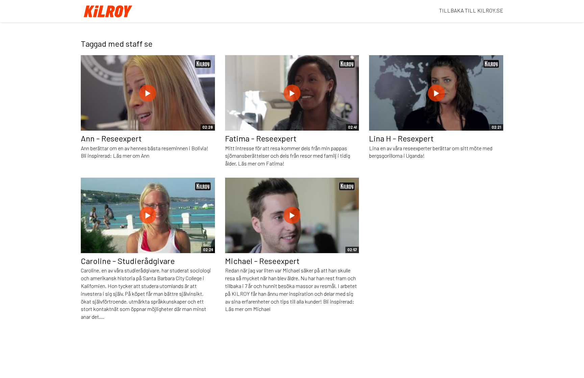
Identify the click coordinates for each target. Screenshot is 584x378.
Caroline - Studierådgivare (128, 261)
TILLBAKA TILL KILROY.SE (471, 10)
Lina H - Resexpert (401, 138)
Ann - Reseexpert (111, 138)
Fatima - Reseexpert (260, 138)
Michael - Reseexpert (262, 261)
